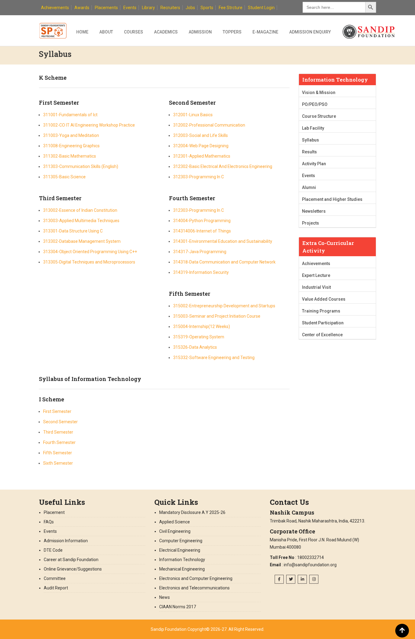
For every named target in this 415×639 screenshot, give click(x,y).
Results (309, 151)
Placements (106, 7)
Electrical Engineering (179, 550)
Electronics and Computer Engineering (195, 578)
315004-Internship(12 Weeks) (201, 326)
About (106, 32)
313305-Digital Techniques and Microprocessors (89, 262)
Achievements (55, 7)
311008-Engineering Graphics (71, 145)
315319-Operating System (198, 336)
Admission (200, 32)
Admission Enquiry (310, 32)
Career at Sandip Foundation (71, 559)
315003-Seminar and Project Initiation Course (216, 316)
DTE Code (53, 550)
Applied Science (174, 521)
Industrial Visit (316, 287)
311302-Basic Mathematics (69, 156)
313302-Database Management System (82, 241)
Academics (166, 32)
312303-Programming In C (198, 176)
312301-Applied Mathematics (201, 156)
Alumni (309, 187)
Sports (207, 7)
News (164, 597)
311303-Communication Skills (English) (80, 166)
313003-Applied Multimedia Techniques (81, 220)
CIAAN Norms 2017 (178, 606)
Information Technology (182, 559)
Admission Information (66, 540)
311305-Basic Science (64, 176)
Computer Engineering (180, 540)
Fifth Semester (57, 452)
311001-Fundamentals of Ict (70, 114)
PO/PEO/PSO (315, 104)
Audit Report (56, 587)
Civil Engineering (174, 531)
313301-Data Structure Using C (73, 231)
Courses (133, 32)
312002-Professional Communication (209, 125)
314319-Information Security (201, 272)
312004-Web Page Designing (200, 145)
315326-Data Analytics (195, 347)
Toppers (232, 32)
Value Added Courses (323, 299)
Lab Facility (313, 128)
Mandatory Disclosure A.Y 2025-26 (192, 512)
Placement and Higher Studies (332, 199)
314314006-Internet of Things (202, 231)
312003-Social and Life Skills (200, 135)
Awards (81, 7)
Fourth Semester (59, 442)
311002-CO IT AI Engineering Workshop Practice (89, 125)
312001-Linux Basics (193, 114)
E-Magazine (265, 32)
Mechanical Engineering (182, 569)
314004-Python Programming (202, 220)
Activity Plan (314, 163)
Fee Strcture (230, 7)
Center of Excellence (322, 334)
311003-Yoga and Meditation (71, 135)
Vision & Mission (318, 92)
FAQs (49, 521)
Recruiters (170, 7)
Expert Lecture (316, 275)
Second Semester (60, 421)
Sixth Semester (58, 463)
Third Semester (58, 432)
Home (82, 32)
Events (129, 7)
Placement (54, 512)
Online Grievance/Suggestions (73, 569)
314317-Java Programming (199, 251)
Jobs (190, 7)
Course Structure (319, 116)
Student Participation (323, 322)
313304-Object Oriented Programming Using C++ (90, 251)
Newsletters (314, 211)
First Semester (57, 411)
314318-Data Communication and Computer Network (224, 262)
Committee (55, 578)
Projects (310, 223)
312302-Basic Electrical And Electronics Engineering (222, 166)
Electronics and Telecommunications (194, 587)
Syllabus (310, 140)
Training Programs (321, 311)
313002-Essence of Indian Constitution (80, 210)
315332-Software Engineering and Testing (214, 357)
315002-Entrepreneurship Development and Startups (224, 305)
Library (148, 7)
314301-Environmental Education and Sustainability (222, 241)
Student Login (261, 7)
